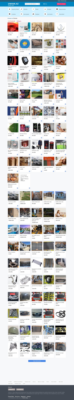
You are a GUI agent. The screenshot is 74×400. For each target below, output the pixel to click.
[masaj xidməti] (48, 127)
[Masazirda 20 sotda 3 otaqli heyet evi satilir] (48, 212)
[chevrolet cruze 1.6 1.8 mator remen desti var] (60, 313)
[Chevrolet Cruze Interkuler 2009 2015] (37, 263)
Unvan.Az (10, 18)
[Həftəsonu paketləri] (13, 246)
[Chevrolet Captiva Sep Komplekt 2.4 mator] (13, 279)
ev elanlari (10, 381)
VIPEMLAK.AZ (12, 389)
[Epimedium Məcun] (24, 127)
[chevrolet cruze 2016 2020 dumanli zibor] (60, 330)
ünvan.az (34, 381)
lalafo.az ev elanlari (41, 381)
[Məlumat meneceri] (60, 212)
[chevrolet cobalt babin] (13, 313)
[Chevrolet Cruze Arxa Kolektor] (37, 347)
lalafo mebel (61, 381)
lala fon (48, 381)
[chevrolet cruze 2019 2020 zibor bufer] (25, 313)
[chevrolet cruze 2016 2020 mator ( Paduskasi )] (13, 263)
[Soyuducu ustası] (13, 111)
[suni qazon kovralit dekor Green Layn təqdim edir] (61, 144)
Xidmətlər (25, 9)
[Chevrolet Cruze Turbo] (48, 330)
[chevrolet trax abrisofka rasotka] (48, 263)
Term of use (17, 396)
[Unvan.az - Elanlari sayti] (13, 3)
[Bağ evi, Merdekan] (25, 229)
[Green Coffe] (24, 111)
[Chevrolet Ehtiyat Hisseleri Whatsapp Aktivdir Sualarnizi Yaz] (48, 313)
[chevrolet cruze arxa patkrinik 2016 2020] (60, 263)
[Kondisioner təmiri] (13, 43)
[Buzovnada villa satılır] (13, 229)
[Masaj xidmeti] (61, 60)
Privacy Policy (11, 396)
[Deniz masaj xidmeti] (61, 27)
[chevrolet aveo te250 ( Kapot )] (25, 296)
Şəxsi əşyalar (26, 14)
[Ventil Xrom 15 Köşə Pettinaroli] (24, 27)
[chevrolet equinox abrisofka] (60, 279)
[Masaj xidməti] (13, 27)
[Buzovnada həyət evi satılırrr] (48, 229)
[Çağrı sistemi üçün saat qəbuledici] (13, 60)
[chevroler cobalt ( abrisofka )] (25, 263)
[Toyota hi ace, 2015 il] (37, 161)
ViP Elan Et (19, 21)
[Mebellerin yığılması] (48, 27)
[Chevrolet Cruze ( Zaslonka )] (37, 279)
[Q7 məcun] (48, 43)
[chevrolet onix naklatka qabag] (60, 296)
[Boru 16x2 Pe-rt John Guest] (24, 43)
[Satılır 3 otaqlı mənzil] (37, 195)
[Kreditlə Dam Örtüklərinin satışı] (48, 161)
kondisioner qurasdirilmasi (18, 381)
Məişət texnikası (62, 9)
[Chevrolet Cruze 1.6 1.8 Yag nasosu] (13, 347)
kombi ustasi (10, 383)
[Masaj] (61, 111)
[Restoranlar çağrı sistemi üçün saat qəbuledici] (24, 60)
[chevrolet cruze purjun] (48, 296)
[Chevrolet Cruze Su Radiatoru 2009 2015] (37, 330)
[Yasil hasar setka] (13, 127)
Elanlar (59, 0)
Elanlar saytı (11, 5)
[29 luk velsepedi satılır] (25, 212)
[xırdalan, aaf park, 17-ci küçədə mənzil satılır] (48, 77)
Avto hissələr (49, 14)
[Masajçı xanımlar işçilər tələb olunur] (13, 178)
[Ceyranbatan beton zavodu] (48, 111)
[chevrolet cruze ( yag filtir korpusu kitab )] (25, 330)
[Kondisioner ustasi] (37, 144)
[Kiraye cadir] (37, 27)
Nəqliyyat (37, 14)
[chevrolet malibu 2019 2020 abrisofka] (37, 313)
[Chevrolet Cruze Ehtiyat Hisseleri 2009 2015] (13, 296)
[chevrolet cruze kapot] (60, 347)
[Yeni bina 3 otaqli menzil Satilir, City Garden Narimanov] (37, 212)
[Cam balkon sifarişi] (37, 111)
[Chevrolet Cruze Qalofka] (25, 279)
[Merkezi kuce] (25, 195)
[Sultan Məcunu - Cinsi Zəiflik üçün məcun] (48, 144)
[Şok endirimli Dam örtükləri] (61, 43)
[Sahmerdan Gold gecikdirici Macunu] (61, 77)
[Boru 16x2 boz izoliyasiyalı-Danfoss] (13, 144)
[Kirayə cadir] (13, 94)
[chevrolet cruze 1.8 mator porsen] (60, 246)
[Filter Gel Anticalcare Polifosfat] (48, 60)
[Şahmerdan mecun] (24, 144)
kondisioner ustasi (18, 383)
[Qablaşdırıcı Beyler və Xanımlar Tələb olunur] (48, 94)
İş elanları (13, 14)
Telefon (36, 9)
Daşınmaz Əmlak (15, 9)
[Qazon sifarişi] (37, 94)
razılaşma (29, 396)
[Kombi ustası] (37, 77)
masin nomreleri (53, 381)
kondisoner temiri (27, 381)
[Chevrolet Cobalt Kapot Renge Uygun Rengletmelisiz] (13, 330)
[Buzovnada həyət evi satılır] (60, 229)
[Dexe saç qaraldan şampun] (37, 127)
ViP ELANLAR (12, 21)
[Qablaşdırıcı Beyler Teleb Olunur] (13, 161)
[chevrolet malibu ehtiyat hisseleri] (25, 347)
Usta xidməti (61, 14)
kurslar (24, 383)
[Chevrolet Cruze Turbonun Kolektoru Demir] (48, 347)
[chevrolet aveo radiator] (37, 246)
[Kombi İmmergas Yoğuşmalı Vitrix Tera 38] (13, 77)
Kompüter (49, 9)
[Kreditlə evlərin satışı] (48, 195)
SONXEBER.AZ (20, 389)
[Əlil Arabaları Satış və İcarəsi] (37, 229)
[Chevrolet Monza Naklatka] (37, 296)
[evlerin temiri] (24, 161)
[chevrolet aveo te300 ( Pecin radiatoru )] (48, 246)
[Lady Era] (24, 77)
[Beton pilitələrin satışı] (37, 43)
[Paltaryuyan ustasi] (61, 94)
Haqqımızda (23, 396)
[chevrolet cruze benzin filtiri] (48, 279)
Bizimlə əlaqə (63, 0)
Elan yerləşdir (62, 4)
